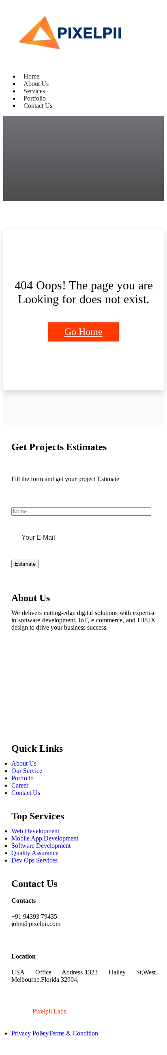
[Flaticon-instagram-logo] (21, 680)
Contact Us (38, 105)
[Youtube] (21, 724)
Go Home (83, 331)
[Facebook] (21, 658)
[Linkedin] (21, 702)
